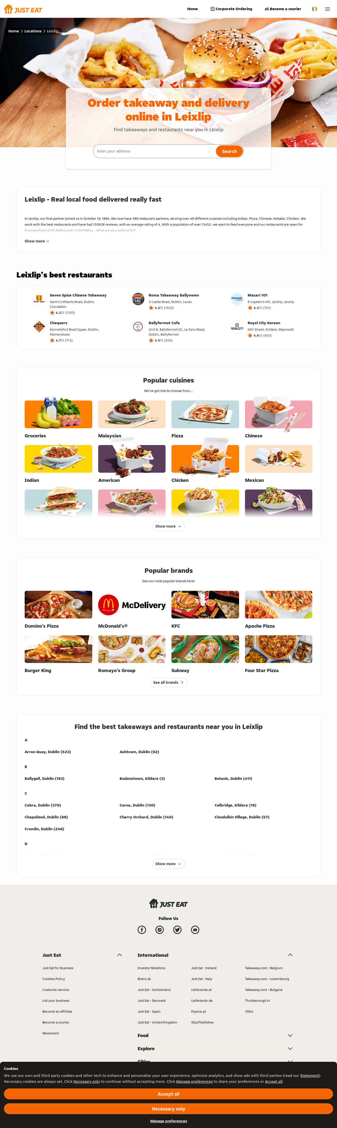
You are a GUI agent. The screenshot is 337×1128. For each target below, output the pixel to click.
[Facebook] (142, 930)
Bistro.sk (144, 979)
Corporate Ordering (234, 8)
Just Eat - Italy (201, 979)
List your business (55, 1000)
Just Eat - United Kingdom (157, 1022)
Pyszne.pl (198, 1011)
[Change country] (314, 8)
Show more (35, 241)
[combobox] (154, 151)
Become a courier (285, 8)
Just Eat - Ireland (203, 968)
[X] (177, 930)
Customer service (55, 989)
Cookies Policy (53, 979)
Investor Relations (151, 968)
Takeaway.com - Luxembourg (267, 979)
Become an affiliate (57, 1011)
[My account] (327, 9)
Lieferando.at (201, 989)
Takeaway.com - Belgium (264, 968)
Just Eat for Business (57, 968)
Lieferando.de (202, 1000)
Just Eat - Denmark (152, 1000)
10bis (249, 1011)
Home (192, 8)
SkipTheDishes (202, 1022)
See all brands (165, 682)
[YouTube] (195, 930)
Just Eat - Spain (149, 1011)
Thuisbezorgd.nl (257, 1000)
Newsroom (50, 1033)
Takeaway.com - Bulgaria (263, 989)
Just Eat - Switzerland (154, 989)
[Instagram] (160, 930)
